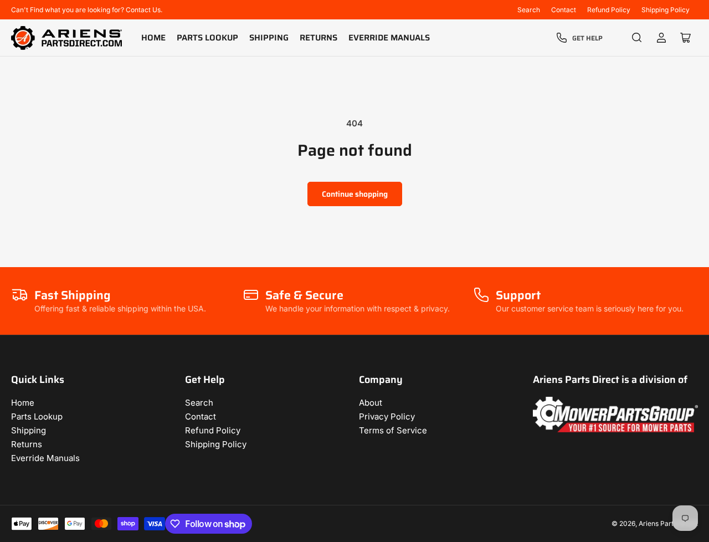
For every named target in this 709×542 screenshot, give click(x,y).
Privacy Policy (387, 416)
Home (153, 37)
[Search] (637, 37)
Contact (563, 10)
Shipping (269, 37)
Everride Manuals (389, 37)
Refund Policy (608, 10)
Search (528, 10)
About (370, 402)
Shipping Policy (665, 10)
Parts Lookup (207, 37)
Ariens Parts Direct (668, 523)
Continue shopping (355, 194)
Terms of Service (393, 430)
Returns (318, 37)
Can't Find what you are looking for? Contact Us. (86, 10)
